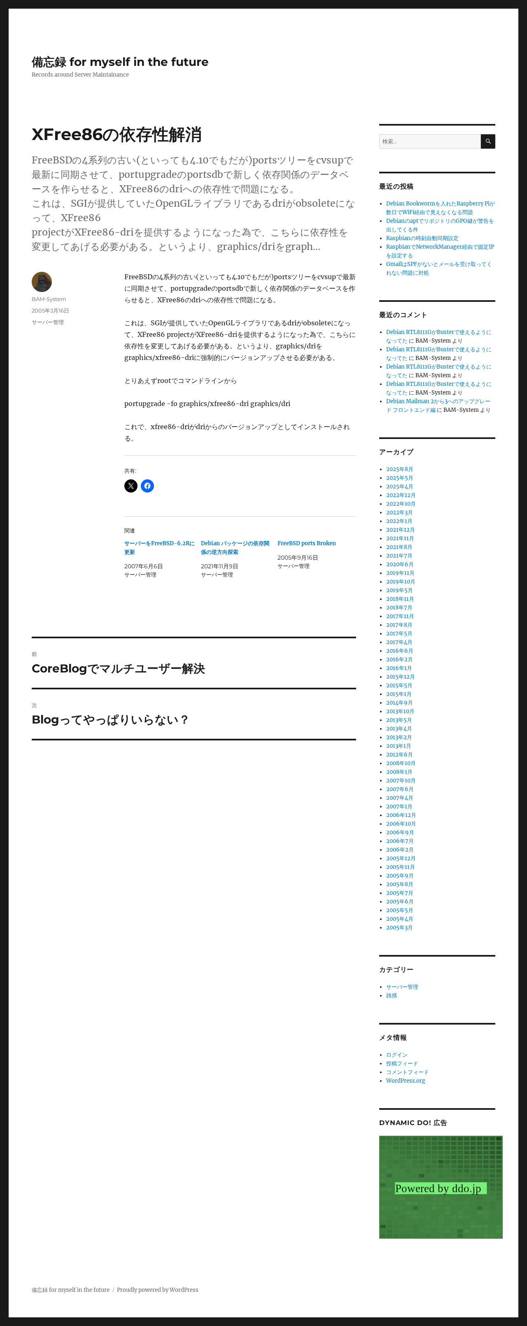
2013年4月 (399, 728)
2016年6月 (399, 650)
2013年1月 (398, 745)
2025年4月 (399, 486)
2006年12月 (401, 815)
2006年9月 (400, 832)
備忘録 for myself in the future (120, 62)
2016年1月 (399, 668)
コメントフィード (407, 1072)
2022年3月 (399, 512)
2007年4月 (399, 797)
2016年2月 (399, 659)
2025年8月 (399, 469)
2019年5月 (399, 590)
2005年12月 (401, 858)
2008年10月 (401, 763)
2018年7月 (399, 607)
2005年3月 (399, 927)
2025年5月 (399, 477)
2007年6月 (400, 789)
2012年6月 (399, 754)
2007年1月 (399, 806)
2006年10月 (401, 823)
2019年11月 (400, 573)
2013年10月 (400, 711)
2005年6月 (400, 901)
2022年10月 (401, 503)
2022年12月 (401, 495)
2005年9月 (400, 875)
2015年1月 (399, 694)
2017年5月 (399, 633)
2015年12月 (400, 676)
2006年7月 (400, 841)
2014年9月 (399, 702)
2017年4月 (399, 642)
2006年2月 (400, 849)
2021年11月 (400, 538)
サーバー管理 (48, 322)
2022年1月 (399, 521)
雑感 (391, 995)
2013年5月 (399, 720)
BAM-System (49, 299)
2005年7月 (399, 892)
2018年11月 (400, 598)
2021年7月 (399, 555)
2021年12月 (400, 529)
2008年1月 (399, 771)
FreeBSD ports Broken (306, 543)
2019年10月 (400, 581)
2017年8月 (399, 624)
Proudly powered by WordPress (157, 1289)
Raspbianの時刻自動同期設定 (422, 238)
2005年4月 (399, 918)
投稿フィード (402, 1063)
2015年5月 (399, 685)
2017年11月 (400, 616)
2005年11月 (400, 867)
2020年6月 (400, 564)
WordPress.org (405, 1080)
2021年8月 (399, 547)
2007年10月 (401, 780)
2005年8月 (399, 884)
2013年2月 (399, 737)
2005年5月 (399, 910)
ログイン (397, 1054)
